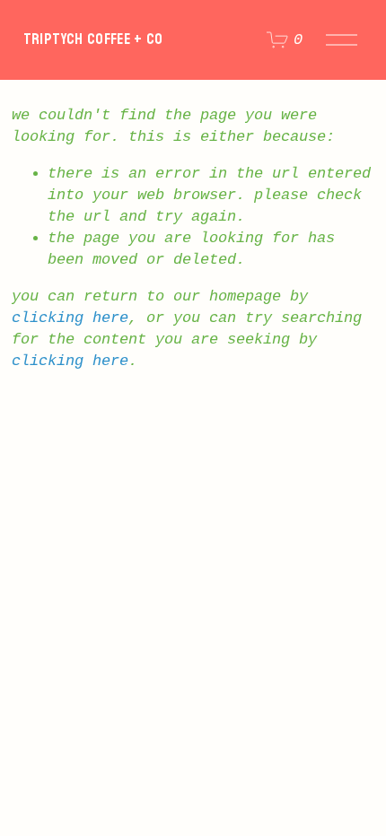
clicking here (70, 318)
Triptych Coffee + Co (93, 39)
